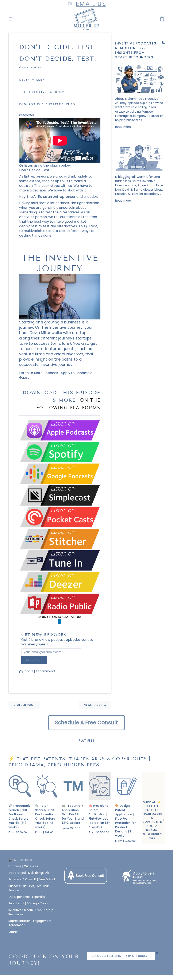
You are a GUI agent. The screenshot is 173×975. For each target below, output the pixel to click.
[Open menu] (14, 19)
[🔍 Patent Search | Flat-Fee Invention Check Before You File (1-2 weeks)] (46, 786)
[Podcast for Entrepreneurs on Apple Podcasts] (59, 430)
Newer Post (95, 705)
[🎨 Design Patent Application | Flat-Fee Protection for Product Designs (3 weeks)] (126, 786)
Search (13, 932)
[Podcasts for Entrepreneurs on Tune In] (59, 560)
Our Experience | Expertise (26, 897)
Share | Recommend (40, 671)
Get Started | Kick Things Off (28, 873)
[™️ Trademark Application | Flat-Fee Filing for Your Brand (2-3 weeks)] (73, 786)
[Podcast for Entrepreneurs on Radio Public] (59, 603)
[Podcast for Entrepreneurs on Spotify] (59, 451)
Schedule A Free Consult (86, 722)
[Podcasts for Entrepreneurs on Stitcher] (59, 538)
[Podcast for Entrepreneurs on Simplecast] (59, 495)
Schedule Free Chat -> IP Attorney (119, 956)
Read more (123, 127)
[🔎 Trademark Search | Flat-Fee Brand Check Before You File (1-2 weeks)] (19, 786)
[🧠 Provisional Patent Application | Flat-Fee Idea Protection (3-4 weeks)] (100, 786)
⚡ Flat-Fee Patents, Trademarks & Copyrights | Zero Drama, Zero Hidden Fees (79, 762)
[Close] (159, 953)
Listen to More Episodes (38, 372)
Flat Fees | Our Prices (23, 866)
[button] (86, 859)
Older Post (24, 705)
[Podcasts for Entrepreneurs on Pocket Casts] (59, 516)
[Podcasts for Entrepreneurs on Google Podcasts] (59, 473)
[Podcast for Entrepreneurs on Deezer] (59, 581)
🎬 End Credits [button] (20, 860)
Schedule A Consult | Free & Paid (31, 879)
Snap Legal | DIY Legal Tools (28, 903)
